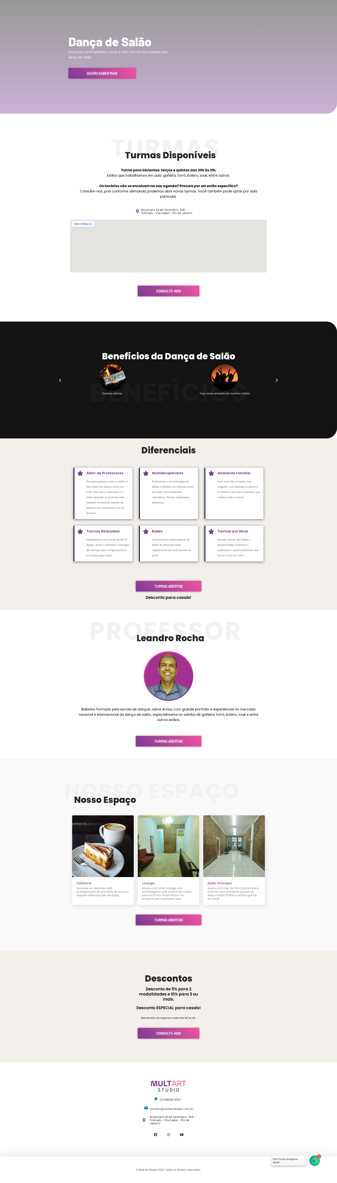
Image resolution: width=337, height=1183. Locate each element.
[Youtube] (181, 1134)
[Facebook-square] (155, 1134)
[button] (60, 380)
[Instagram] (168, 1134)
